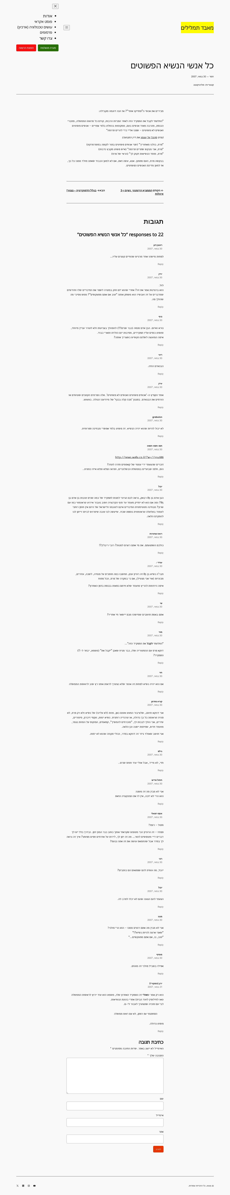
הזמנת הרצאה (26, 47)
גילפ (160, 751)
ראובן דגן (157, 245)
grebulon (157, 417)
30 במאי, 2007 (154, 248)
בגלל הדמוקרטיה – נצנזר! (81, 190)
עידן (160, 383)
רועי (160, 354)
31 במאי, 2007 (155, 986)
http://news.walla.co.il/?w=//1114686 (139, 457)
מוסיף (159, 954)
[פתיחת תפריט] (67, 27)
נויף (160, 316)
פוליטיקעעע (199, 84)
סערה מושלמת (48, 47)
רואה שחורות (156, 533)
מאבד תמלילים (197, 27)
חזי (160, 672)
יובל (160, 887)
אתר (161, 1132)
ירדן (160, 274)
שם (162, 1098)
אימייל (160, 1115)
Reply (161, 264)
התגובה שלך (155, 1055)
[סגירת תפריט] (55, 6)
